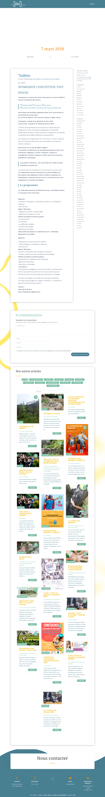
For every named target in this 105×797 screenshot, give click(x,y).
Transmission (80, 112)
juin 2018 (79, 189)
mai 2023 (79, 125)
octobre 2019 (80, 157)
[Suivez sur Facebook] (52, 779)
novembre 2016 (80, 217)
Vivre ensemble (80, 114)
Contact (92, 4)
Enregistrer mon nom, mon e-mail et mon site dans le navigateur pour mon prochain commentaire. (44, 351)
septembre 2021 (80, 138)
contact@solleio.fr (70, 784)
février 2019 (79, 172)
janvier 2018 (80, 200)
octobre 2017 (80, 206)
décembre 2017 (80, 202)
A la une (79, 86)
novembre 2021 (80, 135)
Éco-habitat (37, 79)
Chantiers (79, 99)
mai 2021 (79, 140)
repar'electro (80, 110)
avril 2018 (79, 193)
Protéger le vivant (81, 75)
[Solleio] (24, 75)
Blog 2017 (79, 93)
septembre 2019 (80, 159)
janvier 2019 (80, 174)
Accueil (40, 795)
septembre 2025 (80, 121)
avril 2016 (79, 227)
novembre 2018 (80, 178)
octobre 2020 (80, 146)
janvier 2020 (80, 150)
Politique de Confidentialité (59, 795)
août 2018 (79, 185)
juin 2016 (79, 223)
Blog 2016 (79, 91)
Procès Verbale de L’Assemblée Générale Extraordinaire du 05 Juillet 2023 (84, 79)
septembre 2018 (80, 183)
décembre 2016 (80, 215)
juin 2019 (79, 165)
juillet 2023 (79, 123)
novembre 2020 (80, 144)
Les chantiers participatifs (51, 79)
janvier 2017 (80, 212)
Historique (79, 104)
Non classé (79, 108)
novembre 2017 (80, 204)
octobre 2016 (80, 219)
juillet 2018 (79, 187)
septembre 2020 (80, 148)
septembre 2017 (80, 208)
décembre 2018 (80, 176)
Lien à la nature (80, 106)
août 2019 (79, 161)
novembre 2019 (80, 155)
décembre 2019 (80, 153)
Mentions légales (47, 795)
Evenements (80, 101)
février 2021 (79, 142)
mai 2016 (79, 225)
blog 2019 (79, 97)
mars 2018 (79, 195)
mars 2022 (79, 133)
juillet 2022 (79, 129)
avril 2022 (79, 131)
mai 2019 (79, 168)
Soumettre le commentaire (80, 354)
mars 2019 (79, 170)
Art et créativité (80, 89)
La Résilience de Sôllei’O (82, 73)
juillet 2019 (79, 163)
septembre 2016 (80, 221)
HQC (74, 795)
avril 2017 (79, 210)
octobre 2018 (80, 180)
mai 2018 (79, 191)
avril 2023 (79, 127)
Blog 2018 (30, 57)
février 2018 (79, 197)
